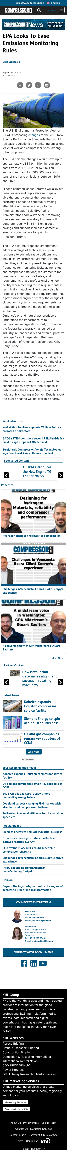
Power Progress (13, 1069)
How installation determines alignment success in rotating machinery (39, 678)
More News (58, 658)
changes (34, 135)
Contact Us (21, 1128)
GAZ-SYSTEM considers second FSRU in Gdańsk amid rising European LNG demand (33, 440)
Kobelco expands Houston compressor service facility (32, 775)
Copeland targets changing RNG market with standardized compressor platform (32, 805)
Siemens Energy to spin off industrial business (32, 832)
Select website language (29, 2)
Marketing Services (15, 1102)
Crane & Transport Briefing (21, 1048)
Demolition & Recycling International (27, 1056)
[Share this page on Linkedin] (38, 85)
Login (51, 10)
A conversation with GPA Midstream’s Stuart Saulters (31, 647)
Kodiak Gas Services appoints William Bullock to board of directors (32, 429)
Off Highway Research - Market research (30, 1074)
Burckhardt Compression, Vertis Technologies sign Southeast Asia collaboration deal (32, 451)
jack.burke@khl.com (41, 920)
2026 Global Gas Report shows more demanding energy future (26, 795)
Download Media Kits (16, 1109)
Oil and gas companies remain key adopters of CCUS (32, 785)
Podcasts (7, 485)
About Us (15, 1122)
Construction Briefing (17, 1052)
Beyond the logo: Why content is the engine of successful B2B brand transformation (33, 888)
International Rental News (20, 1061)
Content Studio (17, 1134)
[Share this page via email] (47, 85)
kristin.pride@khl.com (42, 941)
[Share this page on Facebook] (20, 85)
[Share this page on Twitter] (29, 85)
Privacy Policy (31, 1122)
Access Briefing (13, 1043)
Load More (33, 751)
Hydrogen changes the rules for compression (31, 536)
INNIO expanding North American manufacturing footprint (24, 869)
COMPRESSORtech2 (17, 1065)
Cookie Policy (49, 1122)
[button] (60, 475)
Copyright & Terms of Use (43, 1134)
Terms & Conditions (27, 1140)
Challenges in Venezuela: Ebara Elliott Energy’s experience (33, 591)
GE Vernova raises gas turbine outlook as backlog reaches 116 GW (29, 840)
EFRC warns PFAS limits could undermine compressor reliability (29, 849)
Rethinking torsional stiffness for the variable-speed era (33, 815)
